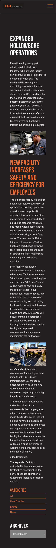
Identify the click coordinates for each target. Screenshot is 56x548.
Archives (19, 526)
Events (13, 506)
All (11, 495)
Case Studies (17, 501)
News (13, 512)
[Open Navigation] (50, 6)
